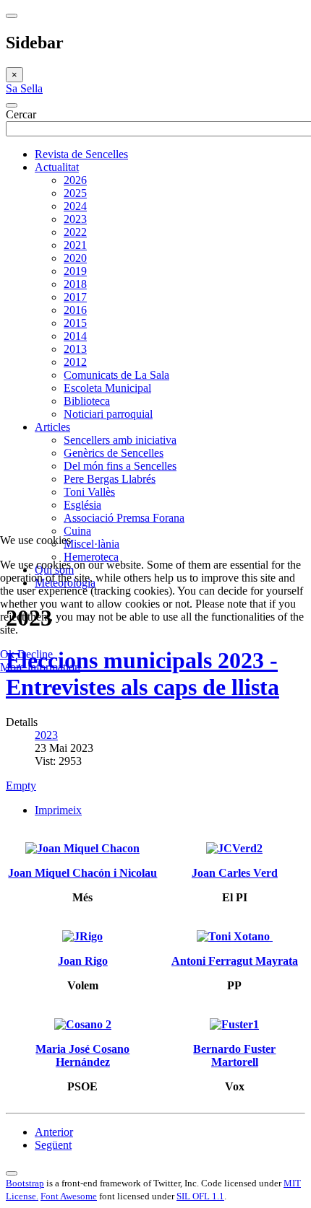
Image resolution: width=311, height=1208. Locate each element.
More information (40, 667)
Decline (35, 654)
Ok (7, 654)
